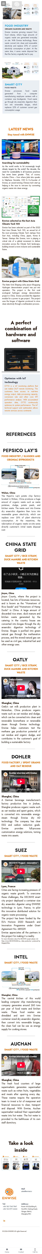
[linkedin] (4, 1221)
